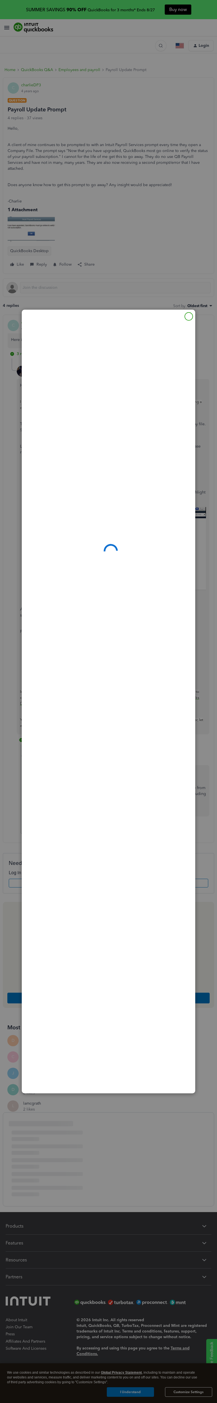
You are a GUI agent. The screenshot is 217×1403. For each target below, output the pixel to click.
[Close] (188, 316)
